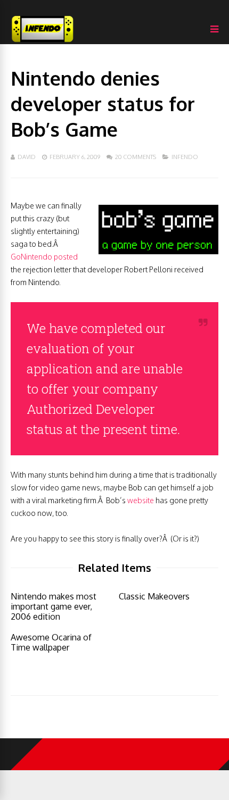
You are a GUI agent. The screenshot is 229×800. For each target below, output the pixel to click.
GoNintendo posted (44, 256)
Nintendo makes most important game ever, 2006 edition (53, 606)
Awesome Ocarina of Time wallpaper (51, 642)
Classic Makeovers (154, 596)
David (27, 157)
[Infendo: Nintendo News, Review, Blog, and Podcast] (43, 42)
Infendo (184, 157)
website (140, 500)
